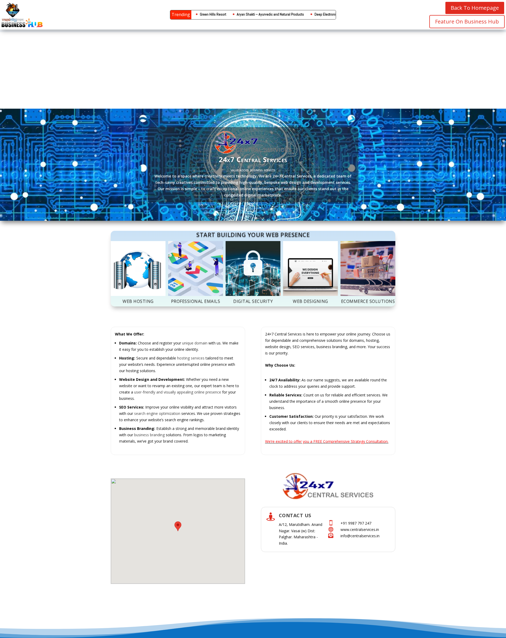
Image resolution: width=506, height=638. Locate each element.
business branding (149, 434)
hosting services (191, 358)
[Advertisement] (253, 69)
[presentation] (117, 273)
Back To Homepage (475, 7)
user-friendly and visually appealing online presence (177, 392)
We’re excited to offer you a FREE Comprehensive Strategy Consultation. (326, 441)
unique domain (194, 343)
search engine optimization (157, 413)
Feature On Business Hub (467, 21)
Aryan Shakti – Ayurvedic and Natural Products (242, 14)
